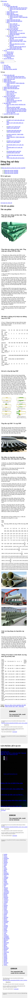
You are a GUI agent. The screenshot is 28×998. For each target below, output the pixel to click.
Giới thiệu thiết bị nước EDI (13, 152)
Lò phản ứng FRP (16, 753)
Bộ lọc (8, 22)
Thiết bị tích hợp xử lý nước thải (17, 33)
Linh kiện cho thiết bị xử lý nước (14, 49)
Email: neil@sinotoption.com (10, 774)
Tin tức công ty (10, 52)
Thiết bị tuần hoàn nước (12, 11)
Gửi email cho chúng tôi (6, 202)
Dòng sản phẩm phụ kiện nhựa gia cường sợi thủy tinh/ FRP (18, 47)
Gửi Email (3, 810)
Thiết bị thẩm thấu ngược (12, 14)
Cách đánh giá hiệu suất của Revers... (12, 794)
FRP (7, 754)
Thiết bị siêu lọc (10, 13)
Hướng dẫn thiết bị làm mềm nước (11, 806)
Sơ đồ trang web (5, 751)
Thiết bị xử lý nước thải (12, 29)
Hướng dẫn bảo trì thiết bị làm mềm (12, 783)
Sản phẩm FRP (10, 35)
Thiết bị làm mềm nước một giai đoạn (18, 7)
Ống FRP (3, 753)
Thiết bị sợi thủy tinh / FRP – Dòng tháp (16, 108)
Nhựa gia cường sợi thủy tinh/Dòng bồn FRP (15, 705)
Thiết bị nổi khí (13, 31)
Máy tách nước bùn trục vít (16, 30)
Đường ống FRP (13, 754)
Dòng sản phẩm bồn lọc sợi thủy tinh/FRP (16, 110)
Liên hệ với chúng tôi (9, 58)
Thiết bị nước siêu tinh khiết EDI (14, 21)
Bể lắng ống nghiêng (14, 34)
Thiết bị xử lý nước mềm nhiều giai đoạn (16, 77)
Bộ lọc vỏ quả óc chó (15, 25)
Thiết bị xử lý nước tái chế (13, 128)
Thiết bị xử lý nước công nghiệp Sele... (12, 789)
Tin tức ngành (10, 53)
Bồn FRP (8, 753)
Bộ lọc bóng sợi (13, 26)
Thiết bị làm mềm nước (12, 6)
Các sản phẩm (7, 5)
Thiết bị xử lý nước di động (16, 15)
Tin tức (5, 50)
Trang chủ (6, 3)
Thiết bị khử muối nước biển (13, 19)
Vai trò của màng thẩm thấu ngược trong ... (14, 800)
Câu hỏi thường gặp (8, 54)
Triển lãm (9, 57)
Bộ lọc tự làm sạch (14, 27)
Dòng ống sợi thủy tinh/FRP (16, 39)
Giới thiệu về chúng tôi (9, 56)
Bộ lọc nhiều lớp (13, 23)
